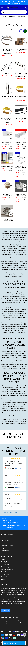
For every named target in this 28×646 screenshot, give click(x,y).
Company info (5, 550)
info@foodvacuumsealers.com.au (16, 525)
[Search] (22, 7)
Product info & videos (7, 545)
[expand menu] (2, 7)
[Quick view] (11, 44)
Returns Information (7, 569)
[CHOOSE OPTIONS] (11, 40)
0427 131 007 (10, 528)
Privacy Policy (5, 574)
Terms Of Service (6, 572)
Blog (2, 548)
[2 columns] (25, 31)
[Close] (23, 643)
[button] (26, 7)
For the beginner (6, 543)
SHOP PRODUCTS (6, 540)
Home (4, 16)
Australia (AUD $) (20, 631)
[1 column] (21, 31)
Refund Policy (5, 567)
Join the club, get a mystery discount (13, 643)
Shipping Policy (5, 562)
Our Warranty (5, 564)
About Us (3, 579)
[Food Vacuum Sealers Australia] (12, 7)
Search (3, 559)
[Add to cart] (11, 134)
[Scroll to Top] (25, 637)
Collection (12, 16)
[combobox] (14, 12)
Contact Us (4, 577)
